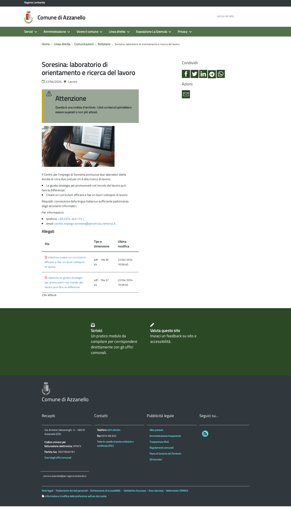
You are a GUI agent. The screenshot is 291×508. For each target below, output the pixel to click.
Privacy (182, 31)
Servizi (28, 31)
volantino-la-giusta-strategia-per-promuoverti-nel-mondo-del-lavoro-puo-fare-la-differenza (64, 282)
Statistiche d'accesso (135, 491)
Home (46, 44)
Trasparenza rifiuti (159, 442)
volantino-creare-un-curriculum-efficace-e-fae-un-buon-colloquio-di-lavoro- (66, 262)
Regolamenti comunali (161, 448)
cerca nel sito (225, 16)
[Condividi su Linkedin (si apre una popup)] (203, 75)
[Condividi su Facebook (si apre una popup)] (186, 75)
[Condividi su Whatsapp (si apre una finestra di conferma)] (221, 75)
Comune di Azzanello (61, 17)
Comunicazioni (84, 44)
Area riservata (156, 491)
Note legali (47, 491)
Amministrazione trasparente (165, 436)
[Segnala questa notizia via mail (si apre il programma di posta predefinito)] (186, 96)
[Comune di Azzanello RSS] (205, 434)
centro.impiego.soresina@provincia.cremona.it (85, 223)
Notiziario (104, 44)
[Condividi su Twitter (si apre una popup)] (195, 75)
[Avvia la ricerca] (255, 16)
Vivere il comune (87, 31)
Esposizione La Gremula (151, 31)
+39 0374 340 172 (70, 219)
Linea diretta (117, 31)
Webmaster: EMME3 (177, 491)
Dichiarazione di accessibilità (105, 491)
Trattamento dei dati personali (72, 491)
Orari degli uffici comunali (57, 458)
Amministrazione (55, 31)
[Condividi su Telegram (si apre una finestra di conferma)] (212, 75)
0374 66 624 (113, 430)
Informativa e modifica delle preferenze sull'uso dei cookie (76, 496)
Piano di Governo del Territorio (165, 453)
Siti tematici (156, 459)
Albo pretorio (156, 430)
